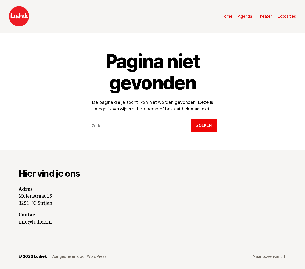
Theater (264, 16)
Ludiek (40, 256)
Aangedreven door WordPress (79, 256)
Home (226, 16)
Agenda (245, 16)
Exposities (287, 16)
